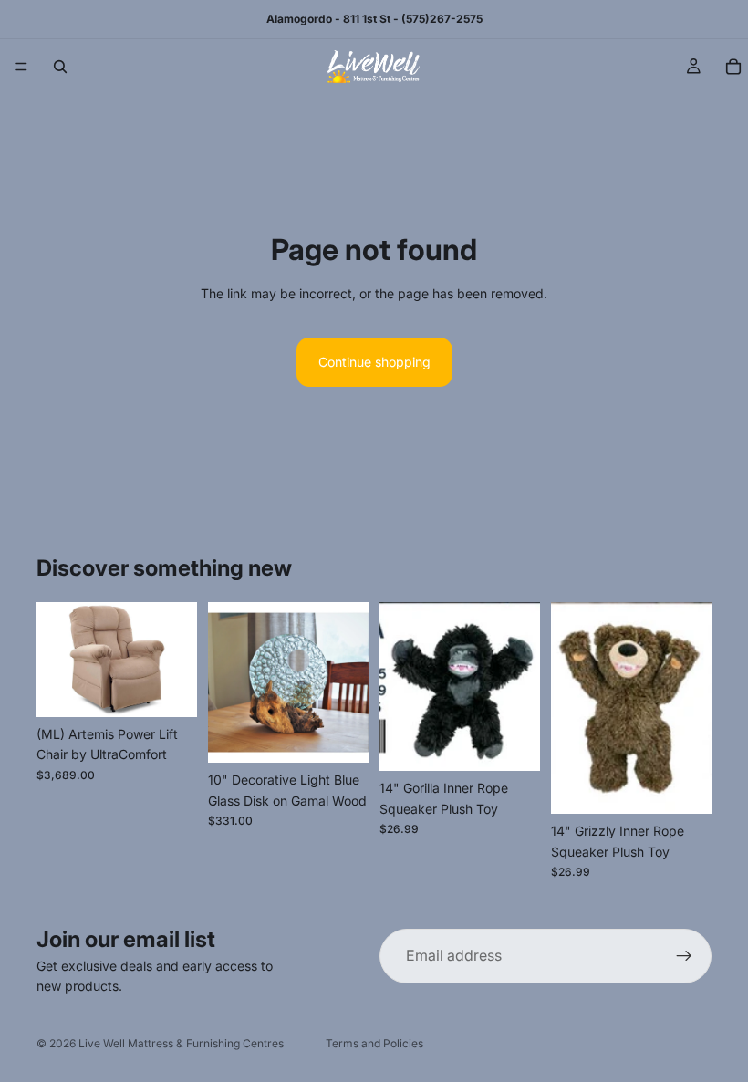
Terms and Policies (374, 1043)
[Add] (340, 734)
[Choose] (168, 688)
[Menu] (21, 67)
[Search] (60, 67)
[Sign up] (684, 956)
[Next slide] (177, 660)
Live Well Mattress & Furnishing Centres (181, 1043)
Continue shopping (374, 361)
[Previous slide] (56, 660)
